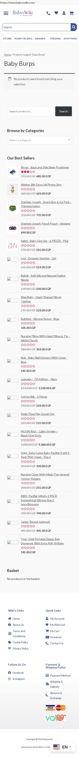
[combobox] (39, 140)
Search (63, 111)
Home (7, 54)
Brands (40, 38)
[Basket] (71, 13)
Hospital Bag (23, 38)
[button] (6, 13)
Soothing (70, 38)
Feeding (55, 38)
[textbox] (39, 140)
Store (7, 38)
